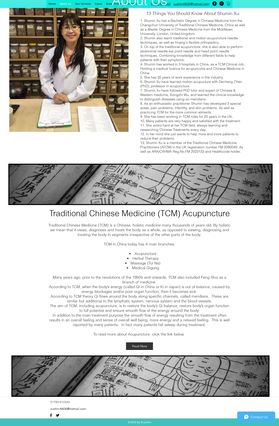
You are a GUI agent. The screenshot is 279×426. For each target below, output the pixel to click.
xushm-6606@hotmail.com (68, 409)
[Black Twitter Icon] (57, 415)
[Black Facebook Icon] (51, 415)
